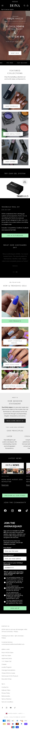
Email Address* (9, 555)
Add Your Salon (6, 655)
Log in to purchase (15, 235)
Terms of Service (6, 699)
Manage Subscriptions (8, 670)
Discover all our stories (15, 495)
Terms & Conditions (7, 702)
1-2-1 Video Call (6, 661)
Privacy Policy (6, 693)
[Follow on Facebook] (2, 707)
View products (15, 321)
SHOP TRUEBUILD (12, 106)
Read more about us (15, 420)
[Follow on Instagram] (6, 707)
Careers (4, 664)
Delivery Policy (6, 690)
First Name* (7, 547)
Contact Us (5, 687)
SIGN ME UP (15, 608)
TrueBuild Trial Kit (11, 207)
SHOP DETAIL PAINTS (13, 134)
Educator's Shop (6, 679)
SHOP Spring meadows (15, 386)
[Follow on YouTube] (11, 707)
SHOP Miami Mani (12, 364)
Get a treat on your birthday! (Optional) (13, 563)
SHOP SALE (15, 1)
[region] (15, 35)
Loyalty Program (7, 667)
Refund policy (6, 696)
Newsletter (5, 476)
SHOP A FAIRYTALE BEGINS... (15, 342)
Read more (5, 485)
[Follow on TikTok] (15, 707)
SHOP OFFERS (10, 161)
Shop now (15, 53)
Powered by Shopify (19, 717)
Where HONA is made (8, 673)
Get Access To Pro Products (10, 676)
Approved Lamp (7, 658)
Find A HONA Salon (7, 652)
